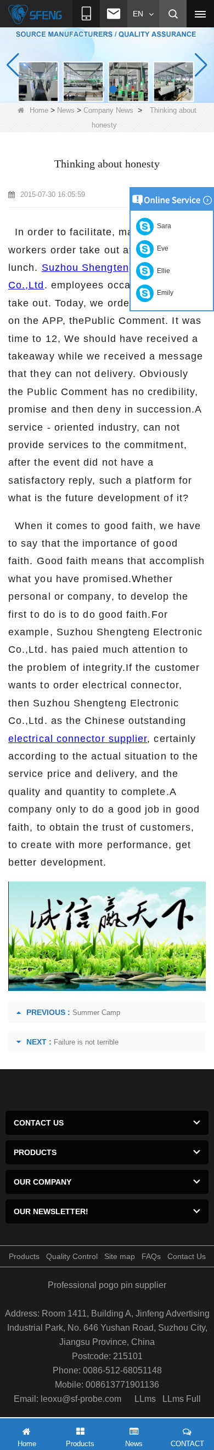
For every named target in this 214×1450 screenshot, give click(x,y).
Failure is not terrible (86, 1042)
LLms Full (181, 1398)
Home (39, 110)
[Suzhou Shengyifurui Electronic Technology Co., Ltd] (35, 14)
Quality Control (72, 1256)
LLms (145, 1398)
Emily (163, 293)
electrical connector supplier (77, 738)
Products (24, 1256)
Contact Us (186, 1256)
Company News (108, 110)
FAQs (151, 1256)
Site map (119, 1256)
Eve (161, 248)
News (66, 110)
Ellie (162, 271)
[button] (101, 89)
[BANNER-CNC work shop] (107, 64)
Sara (162, 226)
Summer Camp (96, 1012)
